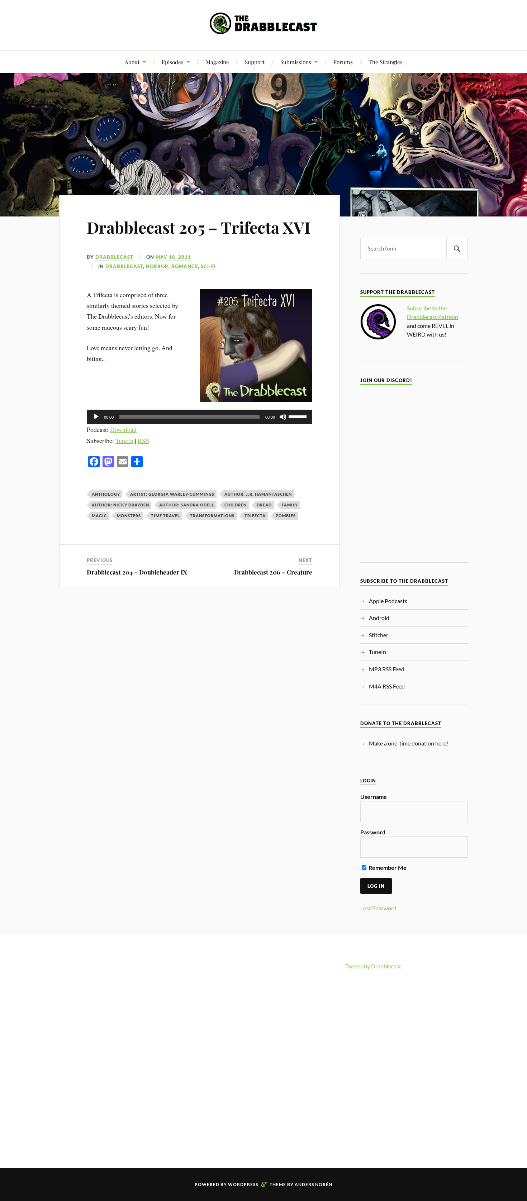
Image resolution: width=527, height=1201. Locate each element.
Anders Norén (313, 1184)
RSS (143, 440)
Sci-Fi (208, 266)
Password (372, 832)
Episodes (173, 62)
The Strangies (386, 62)
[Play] (96, 416)
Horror (157, 266)
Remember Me (387, 867)
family (290, 504)
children (235, 504)
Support (255, 62)
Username (373, 796)
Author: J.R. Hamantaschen (258, 494)
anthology (106, 494)
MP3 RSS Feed (386, 669)
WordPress (243, 1184)
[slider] (299, 416)
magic (99, 515)
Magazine (217, 62)
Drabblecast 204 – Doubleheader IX (137, 572)
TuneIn (124, 440)
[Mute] (282, 416)
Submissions (295, 62)
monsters (129, 515)
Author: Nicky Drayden (120, 504)
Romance (184, 266)
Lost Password (378, 908)
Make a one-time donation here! (408, 743)
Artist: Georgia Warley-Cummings (172, 494)
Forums (343, 62)
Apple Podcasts (388, 600)
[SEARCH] (457, 248)
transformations (212, 515)
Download (123, 429)
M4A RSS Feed (387, 686)
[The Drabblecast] (263, 28)
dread (264, 504)
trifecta (255, 515)
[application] (199, 417)
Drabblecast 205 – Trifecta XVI (198, 227)
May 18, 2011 (173, 257)
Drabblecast (114, 257)
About (132, 62)
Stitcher (378, 635)
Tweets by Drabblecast (373, 966)
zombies (286, 515)
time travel (165, 515)
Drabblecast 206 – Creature (273, 572)
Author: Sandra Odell (186, 504)
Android (379, 617)
